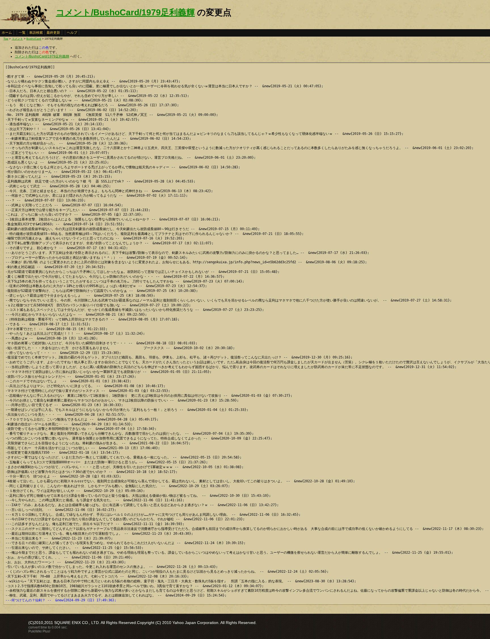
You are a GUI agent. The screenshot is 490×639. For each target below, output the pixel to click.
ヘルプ (72, 33)
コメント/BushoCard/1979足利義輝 (125, 12)
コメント (17, 38)
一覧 (22, 33)
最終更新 (53, 33)
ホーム (7, 33)
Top (5, 38)
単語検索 (36, 33)
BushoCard (33, 38)
